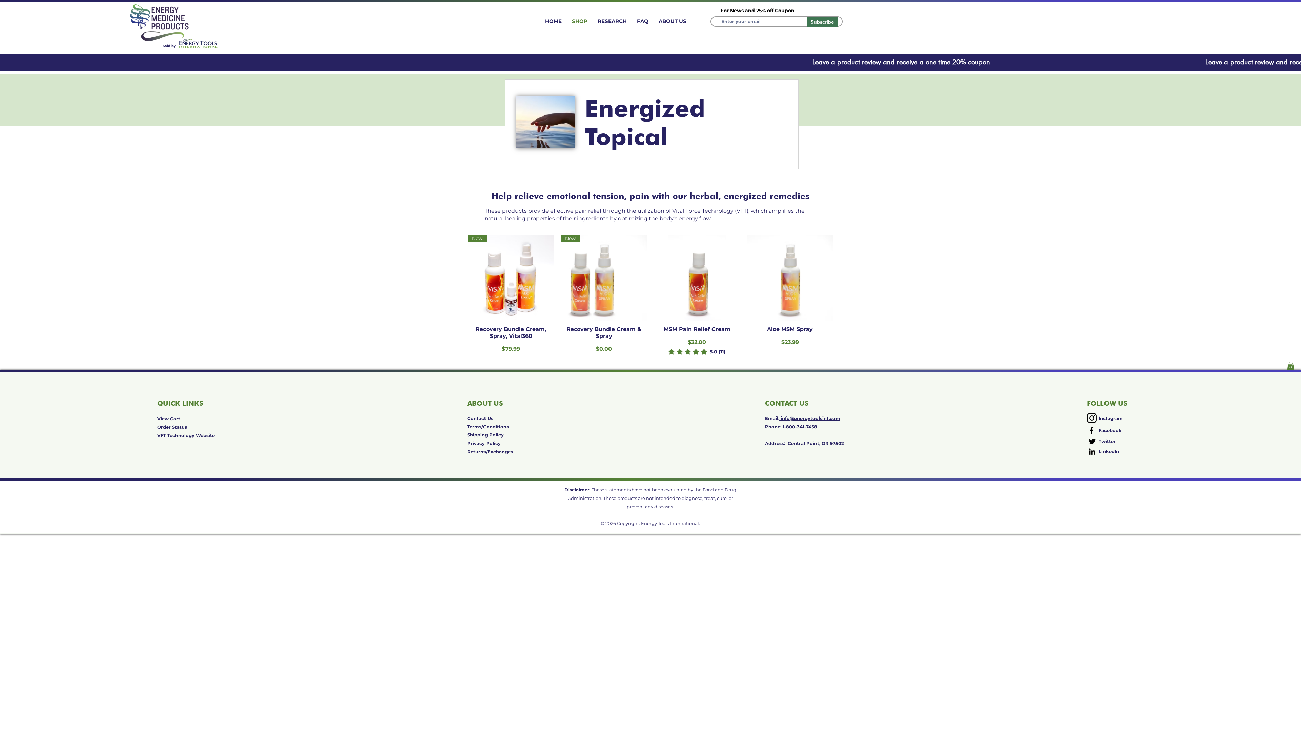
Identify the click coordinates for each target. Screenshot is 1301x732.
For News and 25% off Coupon (757, 10)
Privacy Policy (484, 443)
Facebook (1110, 430)
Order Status (172, 427)
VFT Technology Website (186, 435)
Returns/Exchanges (490, 451)
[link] (696, 352)
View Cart (168, 418)
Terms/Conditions (488, 426)
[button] (1290, 366)
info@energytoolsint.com (809, 418)
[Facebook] (1091, 430)
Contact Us (480, 418)
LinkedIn (1109, 451)
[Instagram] (1091, 418)
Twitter (1107, 441)
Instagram (1111, 418)
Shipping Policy (485, 435)
